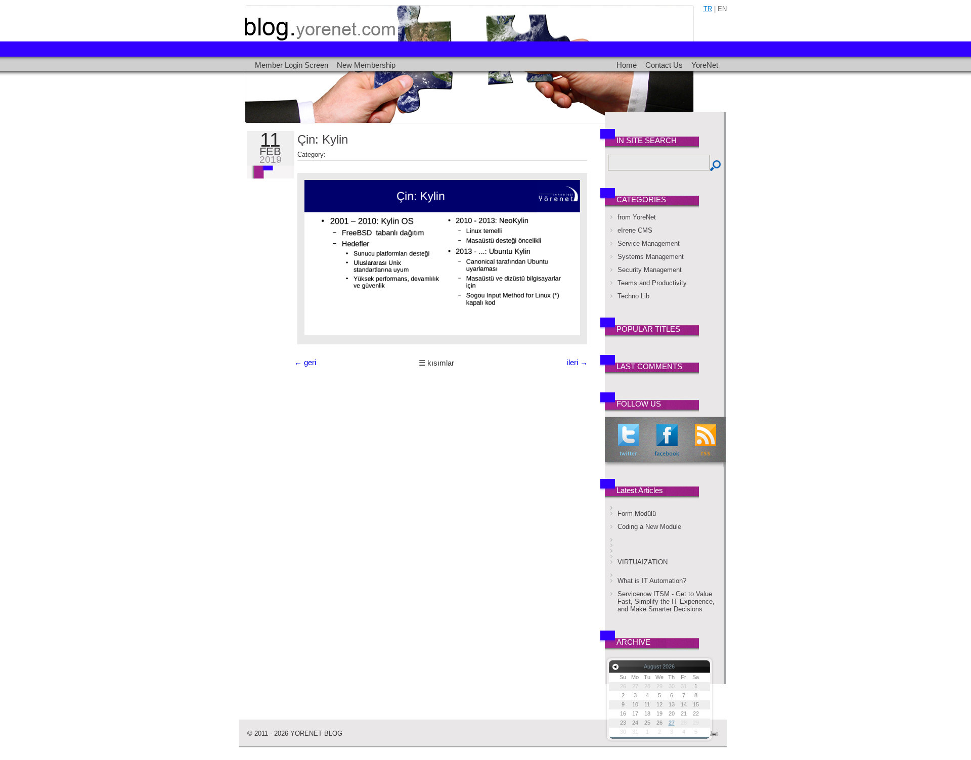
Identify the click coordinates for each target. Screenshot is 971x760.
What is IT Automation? (651, 581)
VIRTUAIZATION (642, 562)
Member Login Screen (291, 65)
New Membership (366, 65)
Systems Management (650, 256)
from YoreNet (636, 217)
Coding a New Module (649, 526)
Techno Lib (633, 296)
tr (707, 9)
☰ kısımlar (436, 363)
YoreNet (704, 65)
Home (626, 65)
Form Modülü (636, 513)
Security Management (649, 270)
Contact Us (664, 65)
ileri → (577, 363)
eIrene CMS (634, 230)
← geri (305, 363)
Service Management (648, 243)
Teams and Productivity (652, 283)
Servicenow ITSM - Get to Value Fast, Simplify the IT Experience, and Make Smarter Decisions (666, 601)
